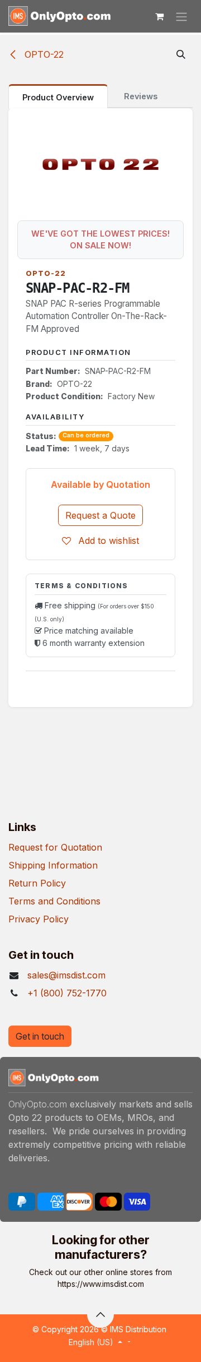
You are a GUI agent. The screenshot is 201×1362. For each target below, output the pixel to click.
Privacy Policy (38, 919)
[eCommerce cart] (159, 16)
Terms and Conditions (54, 901)
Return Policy (37, 883)
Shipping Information (53, 865)
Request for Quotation (55, 847)
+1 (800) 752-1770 (67, 993)
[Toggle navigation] (181, 16)
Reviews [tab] (140, 96)
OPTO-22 (43, 54)
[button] (181, 54)
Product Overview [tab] (58, 97)
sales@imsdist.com (66, 975)
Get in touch (40, 1036)
